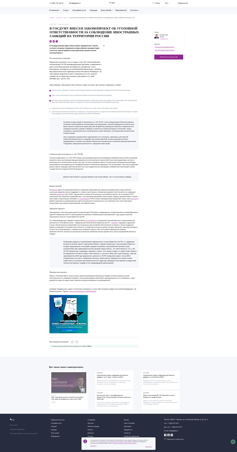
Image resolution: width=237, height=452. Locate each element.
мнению (54, 190)
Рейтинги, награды (93, 426)
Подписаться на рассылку (169, 57)
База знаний (106, 10)
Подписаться (183, 3)
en (56, 41)
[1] (62, 53)
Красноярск (127, 426)
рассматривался (91, 220)
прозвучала (60, 194)
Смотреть (53, 402)
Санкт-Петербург (129, 423)
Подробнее (93, 446)
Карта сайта (14, 425)
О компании (54, 10)
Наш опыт (91, 423)
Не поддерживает (83, 199)
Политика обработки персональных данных (24, 433)
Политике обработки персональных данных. (125, 443)
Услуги (66, 10)
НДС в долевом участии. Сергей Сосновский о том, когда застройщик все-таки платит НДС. (67, 398)
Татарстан (127, 433)
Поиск (157, 3)
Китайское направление (131, 436)
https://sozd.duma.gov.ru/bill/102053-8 (82, 291)
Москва (126, 420)
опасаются (134, 199)
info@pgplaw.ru (75, 3)
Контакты (134, 10)
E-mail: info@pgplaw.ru (171, 431)
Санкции (54, 426)
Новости (90, 429)
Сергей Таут (164, 35)
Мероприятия (121, 10)
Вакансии (91, 433)
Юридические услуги (58, 420)
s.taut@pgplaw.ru (164, 39)
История (90, 436)
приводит (114, 223)
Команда (93, 10)
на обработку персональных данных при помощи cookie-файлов (115, 441)
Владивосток (128, 429)
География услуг (79, 10)
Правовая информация (17, 429)
